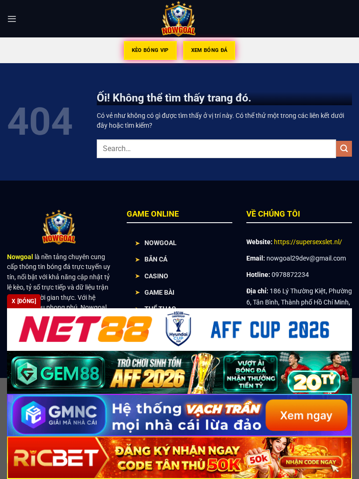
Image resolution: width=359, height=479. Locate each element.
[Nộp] (344, 149)
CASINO (156, 276)
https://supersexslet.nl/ (308, 242)
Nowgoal (20, 257)
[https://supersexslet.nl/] (180, 18)
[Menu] (12, 18)
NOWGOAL (160, 243)
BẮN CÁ (155, 259)
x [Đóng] (24, 301)
